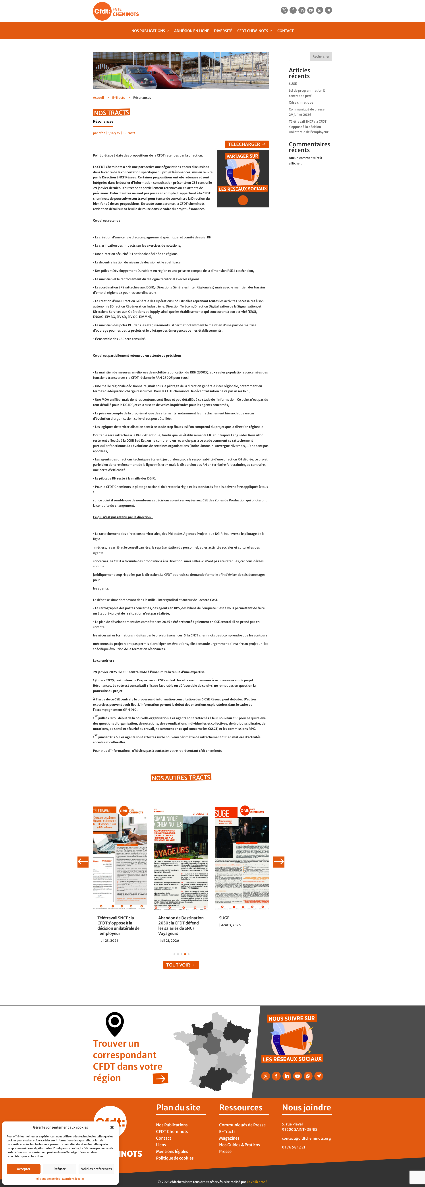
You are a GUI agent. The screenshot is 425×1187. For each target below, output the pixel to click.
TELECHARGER (244, 144)
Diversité (223, 31)
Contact (285, 31)
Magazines (229, 1139)
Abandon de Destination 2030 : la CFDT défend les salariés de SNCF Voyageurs (181, 925)
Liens (161, 1145)
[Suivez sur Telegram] (328, 10)
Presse (225, 1152)
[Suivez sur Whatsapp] (319, 10)
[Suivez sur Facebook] (293, 10)
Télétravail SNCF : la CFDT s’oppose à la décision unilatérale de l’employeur (118, 925)
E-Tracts (118, 98)
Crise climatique (301, 102)
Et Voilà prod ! (257, 1182)
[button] (112, 1127)
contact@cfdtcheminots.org (306, 1138)
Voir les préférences (96, 1169)
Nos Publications (148, 31)
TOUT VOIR (178, 965)
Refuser (60, 1169)
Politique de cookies (47, 1178)
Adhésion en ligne (191, 31)
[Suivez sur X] (284, 10)
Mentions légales (73, 1178)
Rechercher (321, 56)
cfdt (102, 133)
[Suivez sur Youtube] (310, 10)
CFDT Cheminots (252, 31)
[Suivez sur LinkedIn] (301, 10)
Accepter (23, 1169)
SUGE (224, 917)
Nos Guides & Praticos (239, 1145)
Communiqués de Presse (242, 1125)
